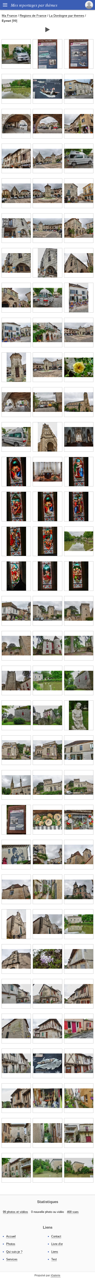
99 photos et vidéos (15, 1212)
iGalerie (55, 1275)
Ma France (9, 15)
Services (11, 1259)
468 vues (73, 1212)
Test (54, 1259)
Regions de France (33, 15)
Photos (10, 1244)
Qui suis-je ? (14, 1251)
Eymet (6, 20)
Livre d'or (57, 1244)
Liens (54, 1251)
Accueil (11, 1236)
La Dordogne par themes (66, 15)
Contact (56, 1236)
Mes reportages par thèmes (34, 5)
